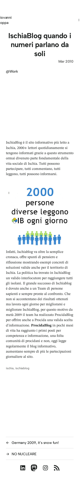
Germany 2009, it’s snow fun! (35, 442)
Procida (40, 320)
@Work (12, 71)
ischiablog (22, 368)
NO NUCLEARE (24, 454)
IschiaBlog (14, 143)
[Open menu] (80, 20)
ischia (10, 368)
